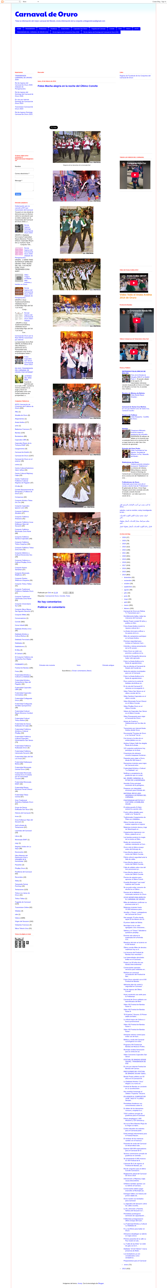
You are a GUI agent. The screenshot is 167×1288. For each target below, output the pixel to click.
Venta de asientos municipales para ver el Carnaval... (134, 672)
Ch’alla (17, 486)
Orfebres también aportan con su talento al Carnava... (134, 1185)
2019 (124, 559)
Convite (112, 29)
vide (16, 914)
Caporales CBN (20, 440)
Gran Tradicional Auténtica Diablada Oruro (24, 801)
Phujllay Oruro (20, 868)
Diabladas (18, 643)
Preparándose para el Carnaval (135, 1261)
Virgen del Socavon (22, 921)
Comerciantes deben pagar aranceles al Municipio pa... (134, 1190)
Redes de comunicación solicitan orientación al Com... (135, 843)
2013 (124, 1268)
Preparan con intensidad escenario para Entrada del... (135, 789)
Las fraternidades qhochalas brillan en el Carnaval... (134, 958)
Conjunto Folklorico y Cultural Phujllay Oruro (23, 561)
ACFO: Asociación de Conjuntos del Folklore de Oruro (24, 406)
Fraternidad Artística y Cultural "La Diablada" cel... (134, 769)
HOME (19, 29)
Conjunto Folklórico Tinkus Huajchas (22, 543)
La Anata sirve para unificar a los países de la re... (134, 632)
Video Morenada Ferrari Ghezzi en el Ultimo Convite (135, 702)
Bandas (17, 433)
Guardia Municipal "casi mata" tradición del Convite (134, 883)
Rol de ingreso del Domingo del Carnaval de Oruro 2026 (101, 32)
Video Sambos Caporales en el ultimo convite (135, 697)
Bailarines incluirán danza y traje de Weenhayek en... (135, 828)
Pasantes (18, 865)
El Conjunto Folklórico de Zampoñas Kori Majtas (24, 658)
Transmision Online (22, 907)
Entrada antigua (108, 665)
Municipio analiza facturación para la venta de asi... (134, 1050)
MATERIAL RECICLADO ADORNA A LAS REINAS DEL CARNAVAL (135, 795)
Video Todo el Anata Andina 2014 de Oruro (136, 296)
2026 (124, 537)
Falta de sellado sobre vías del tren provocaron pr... (135, 868)
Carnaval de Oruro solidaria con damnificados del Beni (135, 1000)
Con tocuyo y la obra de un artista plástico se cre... (133, 739)
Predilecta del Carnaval (23, 872)
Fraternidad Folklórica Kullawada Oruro (23, 747)
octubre (127, 583)
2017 (124, 565)
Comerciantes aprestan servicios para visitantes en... (135, 968)
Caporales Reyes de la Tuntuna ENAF (23, 444)
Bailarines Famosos (22, 429)
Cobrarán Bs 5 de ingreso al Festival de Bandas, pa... (134, 1164)
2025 (124, 540)
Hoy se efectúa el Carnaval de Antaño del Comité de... (134, 667)
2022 (124, 550)
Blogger (101, 1283)
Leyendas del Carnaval (23, 831)
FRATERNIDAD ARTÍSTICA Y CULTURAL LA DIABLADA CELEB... (134, 802)
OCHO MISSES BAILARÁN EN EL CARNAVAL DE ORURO (135, 898)
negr (16, 843)
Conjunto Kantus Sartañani (21, 568)
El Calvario (19, 653)
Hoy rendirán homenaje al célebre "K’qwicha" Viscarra (134, 1092)
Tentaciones (42, 29)
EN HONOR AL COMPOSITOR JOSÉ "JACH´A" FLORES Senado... (135, 1098)
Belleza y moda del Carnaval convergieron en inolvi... (134, 1040)
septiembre (128, 587)
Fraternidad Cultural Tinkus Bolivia (22, 719)
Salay (17, 881)
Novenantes (19, 852)
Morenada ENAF (21, 840)
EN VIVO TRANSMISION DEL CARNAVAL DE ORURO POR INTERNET (24, 370)
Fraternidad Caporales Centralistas (23, 694)
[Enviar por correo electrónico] (64, 593)
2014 (124, 575)
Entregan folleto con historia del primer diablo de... (135, 1195)
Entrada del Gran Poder (131, 448)
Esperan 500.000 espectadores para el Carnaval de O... (135, 1149)
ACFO (136, 29)
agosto (126, 590)
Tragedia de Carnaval (23, 902)
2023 (124, 547)
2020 (124, 556)
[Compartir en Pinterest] (73, 593)
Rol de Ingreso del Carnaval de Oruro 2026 (66, 32)
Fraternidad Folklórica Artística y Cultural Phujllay (23, 731)
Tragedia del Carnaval (98, 29)
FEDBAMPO (19, 664)
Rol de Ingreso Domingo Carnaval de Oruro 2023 (23, 113)
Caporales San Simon (80, 29)
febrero (127, 608)
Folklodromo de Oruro (130, 482)
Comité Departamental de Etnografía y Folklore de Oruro (24, 491)
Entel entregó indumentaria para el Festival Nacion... (135, 1134)
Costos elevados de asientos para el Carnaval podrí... (134, 1129)
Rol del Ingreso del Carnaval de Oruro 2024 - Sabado (29, 316)
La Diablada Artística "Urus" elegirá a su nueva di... (133, 1082)
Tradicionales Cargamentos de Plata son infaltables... (135, 818)
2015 (124, 571)
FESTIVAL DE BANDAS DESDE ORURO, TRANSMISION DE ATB (135, 1061)
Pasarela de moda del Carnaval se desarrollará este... (135, 1144)
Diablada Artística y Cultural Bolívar (22, 635)
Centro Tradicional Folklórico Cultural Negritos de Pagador (22, 481)
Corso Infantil (20, 625)
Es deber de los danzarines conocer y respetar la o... (133, 1109)
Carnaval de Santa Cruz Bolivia (134, 407)
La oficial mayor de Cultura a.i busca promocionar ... (134, 1020)
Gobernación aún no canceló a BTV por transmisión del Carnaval (24, 208)
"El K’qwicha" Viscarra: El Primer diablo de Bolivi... (135, 1015)
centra (17, 464)
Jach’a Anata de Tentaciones (20, 826)
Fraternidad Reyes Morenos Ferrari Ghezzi (23, 788)
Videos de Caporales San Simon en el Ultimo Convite (135, 712)
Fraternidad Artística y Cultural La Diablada (23, 676)
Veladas (18, 911)
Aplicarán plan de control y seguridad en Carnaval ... (133, 985)
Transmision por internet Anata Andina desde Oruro (135, 729)
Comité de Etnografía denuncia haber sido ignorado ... (135, 657)
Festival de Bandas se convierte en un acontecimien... (135, 1087)
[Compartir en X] (68, 593)
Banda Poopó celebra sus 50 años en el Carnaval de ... (134, 1077)
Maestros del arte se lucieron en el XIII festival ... (135, 943)
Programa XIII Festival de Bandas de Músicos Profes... (135, 1045)
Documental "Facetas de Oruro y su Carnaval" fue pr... (135, 734)
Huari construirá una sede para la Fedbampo (135, 995)
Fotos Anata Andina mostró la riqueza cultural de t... (134, 627)
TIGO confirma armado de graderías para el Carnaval (134, 1114)
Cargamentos (20, 449)
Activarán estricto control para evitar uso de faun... (134, 1035)
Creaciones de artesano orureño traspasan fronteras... (135, 754)
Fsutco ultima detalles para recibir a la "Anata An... (133, 813)
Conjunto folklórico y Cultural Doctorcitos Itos (23, 554)
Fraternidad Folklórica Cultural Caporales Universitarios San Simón (24, 738)
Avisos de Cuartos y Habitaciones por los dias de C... (135, 723)
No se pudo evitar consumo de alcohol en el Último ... (135, 888)
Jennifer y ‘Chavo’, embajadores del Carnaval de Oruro (135, 913)
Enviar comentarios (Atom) (81, 671)
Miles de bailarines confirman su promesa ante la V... (135, 903)
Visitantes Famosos (22, 925)
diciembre (128, 577)
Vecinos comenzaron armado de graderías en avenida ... (135, 1154)
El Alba (17, 650)
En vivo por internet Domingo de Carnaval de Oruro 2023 (24, 101)
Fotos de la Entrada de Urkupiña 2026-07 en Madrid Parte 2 (140, 377)
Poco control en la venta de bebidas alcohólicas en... (133, 682)
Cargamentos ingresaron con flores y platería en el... (134, 833)
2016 (124, 568)
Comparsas (19, 497)
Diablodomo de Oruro (130, 462)
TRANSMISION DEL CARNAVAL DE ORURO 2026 (32, 32)
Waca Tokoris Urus (21, 928)
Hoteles (125, 429)
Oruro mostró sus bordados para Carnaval (133, 1200)
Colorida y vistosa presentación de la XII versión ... (135, 647)
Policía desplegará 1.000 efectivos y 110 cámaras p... (134, 1119)
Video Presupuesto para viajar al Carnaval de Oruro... (134, 717)
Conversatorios (20, 618)
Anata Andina (20, 422)
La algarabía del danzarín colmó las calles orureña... (135, 1205)
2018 (124, 562)
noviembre (128, 580)
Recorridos (19, 877)
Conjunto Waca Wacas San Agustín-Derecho (23, 610)
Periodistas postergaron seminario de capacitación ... (135, 1215)
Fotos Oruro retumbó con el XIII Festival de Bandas (135, 980)
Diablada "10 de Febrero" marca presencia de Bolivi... (135, 1250)
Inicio (79, 665)
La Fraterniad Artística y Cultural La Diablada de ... (135, 1225)
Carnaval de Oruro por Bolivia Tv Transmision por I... (134, 612)
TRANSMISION (30, 29)
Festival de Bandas (22, 668)
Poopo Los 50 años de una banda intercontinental (133, 963)
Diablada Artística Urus (23, 629)
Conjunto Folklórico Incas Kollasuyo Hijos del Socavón (24, 524)
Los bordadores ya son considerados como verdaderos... (132, 1256)
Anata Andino (65, 29)
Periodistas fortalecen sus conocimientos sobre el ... (134, 1104)
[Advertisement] (83, 53)
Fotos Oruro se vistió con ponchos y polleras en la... (134, 652)
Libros (17, 836)
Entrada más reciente (47, 665)
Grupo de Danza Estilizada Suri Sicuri (22, 808)
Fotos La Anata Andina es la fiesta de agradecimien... (134, 662)
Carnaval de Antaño (22, 452)
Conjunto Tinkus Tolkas (23, 584)
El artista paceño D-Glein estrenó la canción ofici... (133, 808)
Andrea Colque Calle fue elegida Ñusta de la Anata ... (135, 744)
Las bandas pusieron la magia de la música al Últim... (134, 838)
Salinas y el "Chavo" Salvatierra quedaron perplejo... (135, 931)
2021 (124, 553)
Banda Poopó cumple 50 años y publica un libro (135, 622)
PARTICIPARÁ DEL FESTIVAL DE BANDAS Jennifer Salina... (135, 1072)
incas (17, 816)
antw (16, 426)
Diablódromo (19, 646)
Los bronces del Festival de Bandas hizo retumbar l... (133, 953)
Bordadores (19, 436)
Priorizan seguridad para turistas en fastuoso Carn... (134, 642)
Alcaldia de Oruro (21, 415)
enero (126, 1265)
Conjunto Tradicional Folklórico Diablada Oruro (24, 590)
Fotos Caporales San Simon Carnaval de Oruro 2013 (28, 360)
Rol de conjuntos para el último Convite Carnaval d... (135, 1170)
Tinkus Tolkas (20, 898)
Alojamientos (19, 419)
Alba (16, 412)
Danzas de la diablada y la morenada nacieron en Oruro (135, 893)
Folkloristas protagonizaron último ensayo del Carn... (133, 1220)
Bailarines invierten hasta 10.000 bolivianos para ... (133, 908)
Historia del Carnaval (22, 813)
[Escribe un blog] (66, 593)
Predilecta (54, 29)
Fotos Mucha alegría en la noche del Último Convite (133, 873)
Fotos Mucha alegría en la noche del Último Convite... (134, 853)
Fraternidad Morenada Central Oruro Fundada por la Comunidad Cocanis (23, 775)
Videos (128, 29)
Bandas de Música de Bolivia (133, 393)
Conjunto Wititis (20, 615)
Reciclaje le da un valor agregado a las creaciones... (135, 926)
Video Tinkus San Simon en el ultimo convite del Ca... (134, 692)
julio (125, 593)
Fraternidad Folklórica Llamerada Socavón (23, 752)
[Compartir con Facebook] (70, 593)
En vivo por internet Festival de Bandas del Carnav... (135, 1067)
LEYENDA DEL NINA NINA (27, 378)
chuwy (80, 1283)
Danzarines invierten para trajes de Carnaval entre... (135, 764)
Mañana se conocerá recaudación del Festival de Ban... (134, 974)
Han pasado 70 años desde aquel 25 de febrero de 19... (134, 918)
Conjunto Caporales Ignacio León (22, 507)
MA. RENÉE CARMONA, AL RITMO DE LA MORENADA (134, 779)
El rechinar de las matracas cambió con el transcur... (133, 1139)
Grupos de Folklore (129, 415)
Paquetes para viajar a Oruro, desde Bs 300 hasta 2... (134, 759)
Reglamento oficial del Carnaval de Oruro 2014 (135, 1175)
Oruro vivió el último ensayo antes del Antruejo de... (134, 848)
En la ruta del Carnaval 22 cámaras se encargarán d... (134, 687)
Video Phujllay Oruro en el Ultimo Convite (133, 707)
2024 (124, 544)
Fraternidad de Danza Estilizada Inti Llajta (23, 725)
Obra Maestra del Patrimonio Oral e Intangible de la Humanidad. (21, 858)
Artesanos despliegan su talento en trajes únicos (135, 1235)
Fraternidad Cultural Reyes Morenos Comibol (24, 712)
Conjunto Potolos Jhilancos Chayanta (22, 579)
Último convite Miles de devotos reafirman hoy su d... (135, 948)
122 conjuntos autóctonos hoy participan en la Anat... (134, 749)
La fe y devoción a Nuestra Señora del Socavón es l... (134, 1210)
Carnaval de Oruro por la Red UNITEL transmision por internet (24, 338)
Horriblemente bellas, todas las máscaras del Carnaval (135, 617)
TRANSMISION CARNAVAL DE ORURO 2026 (23, 77)
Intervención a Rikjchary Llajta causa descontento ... (134, 1180)
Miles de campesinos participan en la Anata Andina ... (135, 637)
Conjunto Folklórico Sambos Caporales (22, 538)
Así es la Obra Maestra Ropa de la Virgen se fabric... (135, 1124)
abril (126, 602)
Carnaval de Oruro (46, 14)
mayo (126, 599)
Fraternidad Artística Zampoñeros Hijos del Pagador (23, 682)
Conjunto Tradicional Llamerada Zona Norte (23, 597)
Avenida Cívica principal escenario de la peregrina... (134, 784)
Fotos (120, 29)
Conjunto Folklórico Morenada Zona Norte (23, 530)
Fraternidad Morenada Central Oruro (23, 768)
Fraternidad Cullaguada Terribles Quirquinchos (23, 705)
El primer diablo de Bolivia (133, 922)
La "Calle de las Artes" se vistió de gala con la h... (135, 1245)
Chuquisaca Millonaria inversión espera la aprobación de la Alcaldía (139, 432)
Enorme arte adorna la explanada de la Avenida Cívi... (133, 937)
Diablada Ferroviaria (22, 639)
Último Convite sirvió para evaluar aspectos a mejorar (134, 823)
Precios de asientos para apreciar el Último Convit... (134, 878)
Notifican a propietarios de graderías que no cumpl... (134, 774)
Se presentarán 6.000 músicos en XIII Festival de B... (135, 1159)
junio (126, 596)
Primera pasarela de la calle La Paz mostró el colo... (135, 1240)
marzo (126, 605)
